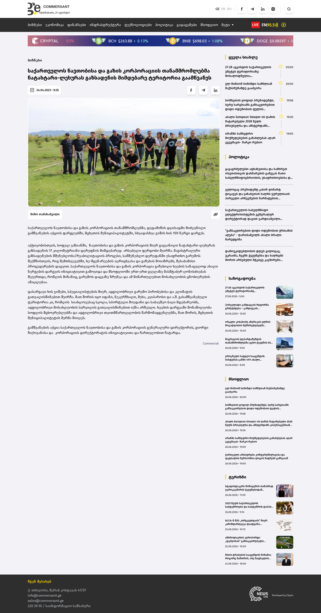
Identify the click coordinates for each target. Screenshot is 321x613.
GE (217, 9)
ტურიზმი (237, 477)
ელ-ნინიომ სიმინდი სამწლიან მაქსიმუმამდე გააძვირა (255, 390)
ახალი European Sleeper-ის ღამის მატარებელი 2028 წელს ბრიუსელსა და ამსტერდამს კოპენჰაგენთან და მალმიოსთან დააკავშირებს (258, 423)
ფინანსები (76, 25)
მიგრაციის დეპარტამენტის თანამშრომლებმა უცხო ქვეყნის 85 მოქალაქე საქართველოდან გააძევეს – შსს (248, 341)
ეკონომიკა (54, 25)
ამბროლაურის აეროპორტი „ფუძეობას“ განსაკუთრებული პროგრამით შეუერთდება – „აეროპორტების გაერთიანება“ (245, 539)
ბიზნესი (35, 25)
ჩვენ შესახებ (39, 581)
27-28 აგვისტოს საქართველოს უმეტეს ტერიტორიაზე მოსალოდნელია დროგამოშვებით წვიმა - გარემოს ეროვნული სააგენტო (247, 289)
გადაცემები (187, 25)
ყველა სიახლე (243, 57)
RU (229, 9)
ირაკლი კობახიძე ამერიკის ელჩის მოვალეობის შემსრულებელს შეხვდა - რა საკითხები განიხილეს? (248, 323)
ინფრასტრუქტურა (105, 25)
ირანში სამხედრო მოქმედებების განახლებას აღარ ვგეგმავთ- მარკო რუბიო (258, 440)
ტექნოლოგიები (138, 25)
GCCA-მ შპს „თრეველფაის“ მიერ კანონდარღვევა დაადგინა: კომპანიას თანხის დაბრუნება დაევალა (246, 522)
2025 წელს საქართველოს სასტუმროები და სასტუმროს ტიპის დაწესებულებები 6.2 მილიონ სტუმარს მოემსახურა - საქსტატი (248, 505)
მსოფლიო (209, 25)
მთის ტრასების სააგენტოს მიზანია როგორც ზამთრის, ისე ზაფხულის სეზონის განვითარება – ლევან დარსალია (248, 556)
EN (223, 9)
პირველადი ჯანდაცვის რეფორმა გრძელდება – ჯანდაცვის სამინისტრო (247, 306)
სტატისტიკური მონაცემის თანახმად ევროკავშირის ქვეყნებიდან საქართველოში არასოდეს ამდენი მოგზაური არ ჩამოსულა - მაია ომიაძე (249, 488)
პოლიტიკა (164, 25)
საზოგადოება (242, 278)
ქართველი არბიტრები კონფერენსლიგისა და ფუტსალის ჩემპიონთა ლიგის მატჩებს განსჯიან (256, 456)
